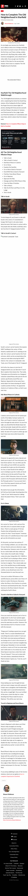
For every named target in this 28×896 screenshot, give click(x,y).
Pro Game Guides (8, 863)
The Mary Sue (18, 872)
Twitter (15, 836)
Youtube (15, 839)
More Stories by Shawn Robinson (12, 820)
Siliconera (20, 865)
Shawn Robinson (9, 23)
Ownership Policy (14, 854)
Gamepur (22, 863)
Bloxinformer (21, 875)
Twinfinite (16, 863)
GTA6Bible (14, 877)
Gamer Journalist (10, 870)
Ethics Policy (14, 848)
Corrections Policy (14, 845)
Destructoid (20, 868)
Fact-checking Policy (14, 851)
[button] (25, 6)
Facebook (14, 833)
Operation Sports (10, 872)
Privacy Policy (14, 857)
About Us (14, 843)
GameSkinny (19, 870)
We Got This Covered (10, 868)
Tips (2, 11)
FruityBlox (14, 875)
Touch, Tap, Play (7, 875)
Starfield (4, 780)
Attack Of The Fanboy (11, 865)
